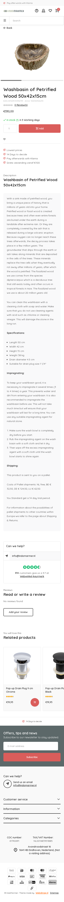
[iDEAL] (22, 871)
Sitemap (54, 893)
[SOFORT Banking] (52, 871)
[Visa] (22, 877)
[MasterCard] (32, 871)
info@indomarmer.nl (23, 555)
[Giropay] (32, 883)
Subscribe (32, 757)
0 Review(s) (21, 105)
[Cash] (32, 889)
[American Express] (11, 883)
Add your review (18, 612)
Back (9, 27)
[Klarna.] (52, 883)
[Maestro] (42, 871)
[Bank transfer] (11, 871)
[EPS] (42, 883)
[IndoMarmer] (13, 11)
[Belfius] (52, 877)
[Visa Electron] (42, 877)
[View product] (35, 702)
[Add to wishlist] (4, 139)
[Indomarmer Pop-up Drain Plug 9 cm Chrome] (22, 665)
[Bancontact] (32, 877)
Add (41, 128)
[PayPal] (11, 877)
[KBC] (22, 883)
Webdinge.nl (42, 893)
